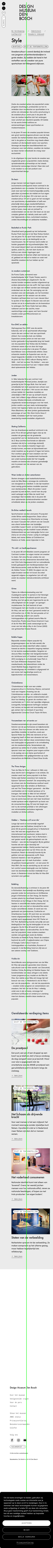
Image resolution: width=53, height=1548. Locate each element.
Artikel (17, 46)
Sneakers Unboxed (36, 34)
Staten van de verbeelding (27, 1237)
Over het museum (17, 1395)
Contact (13, 1406)
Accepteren (26, 1523)
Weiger (26, 1530)
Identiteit (36, 31)
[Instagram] (18, 1440)
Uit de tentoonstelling (36, 46)
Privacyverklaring (25, 1542)
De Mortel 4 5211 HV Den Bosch (28, 1459)
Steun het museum (18, 1413)
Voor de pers (16, 1402)
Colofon (13, 1428)
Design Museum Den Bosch (23, 1387)
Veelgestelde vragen (19, 1398)
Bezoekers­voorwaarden (20, 1424)
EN (4, 13)
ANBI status (15, 1417)
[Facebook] (12, 1440)
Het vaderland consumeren (27, 1177)
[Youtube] (25, 1440)
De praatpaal (19, 1048)
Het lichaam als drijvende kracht (27, 1115)
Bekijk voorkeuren (26, 1537)
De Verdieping (17, 31)
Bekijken (18, 1075)
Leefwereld (16, 34)
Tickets (4, 22)
